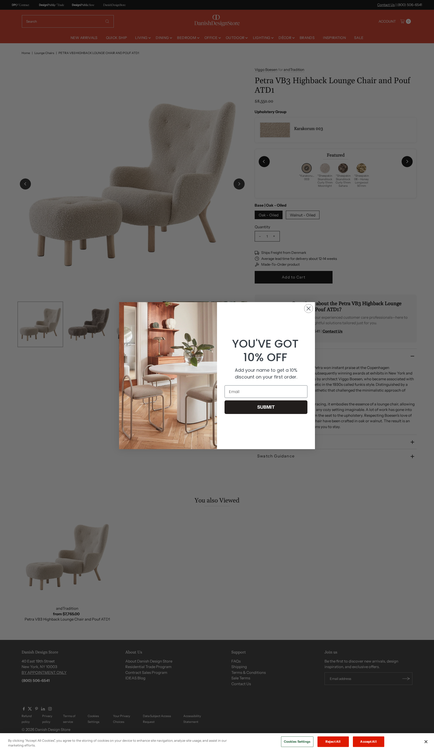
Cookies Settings (297, 741)
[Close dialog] (308, 308)
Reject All (333, 741)
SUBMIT (266, 407)
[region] (217, 742)
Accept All (368, 741)
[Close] (425, 741)
